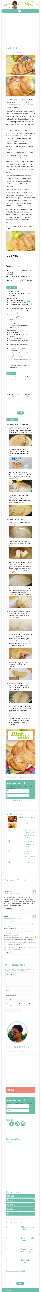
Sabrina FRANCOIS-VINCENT (16, 801)
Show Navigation (6, 11)
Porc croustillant (29, 862)
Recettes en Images (14, 1138)
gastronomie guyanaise (26, 777)
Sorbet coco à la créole (27, 1239)
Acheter (28, 300)
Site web (8, 1000)
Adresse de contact (12, 995)
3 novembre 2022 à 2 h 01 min (12, 918)
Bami (23, 1270)
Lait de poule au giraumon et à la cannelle (29, 843)
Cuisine (9, 803)
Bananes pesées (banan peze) (27, 1250)
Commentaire (10, 974)
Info (30, 305)
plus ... (20, 1283)
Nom (8, 990)
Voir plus (20, 413)
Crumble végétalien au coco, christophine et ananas (29, 854)
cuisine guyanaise (11, 777)
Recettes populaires (14, 1222)
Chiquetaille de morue (27, 1261)
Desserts (14, 803)
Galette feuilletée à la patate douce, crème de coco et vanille (29, 834)
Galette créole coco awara (26, 817)
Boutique (10, 1089)
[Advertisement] (20, 27)
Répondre (9, 908)
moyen (17, 266)
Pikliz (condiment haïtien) (28, 1228)
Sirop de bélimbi (23, 824)
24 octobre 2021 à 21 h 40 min (12, 893)
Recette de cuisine (13, 1192)
